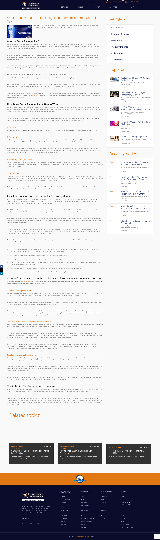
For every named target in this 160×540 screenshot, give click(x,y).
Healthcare (116, 41)
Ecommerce (117, 28)
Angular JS (104, 496)
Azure (63, 496)
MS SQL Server (65, 499)
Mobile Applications (86, 521)
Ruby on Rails (85, 505)
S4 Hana (83, 527)
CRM (82, 516)
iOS (122, 499)
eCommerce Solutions (87, 518)
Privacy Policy (125, 524)
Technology (117, 60)
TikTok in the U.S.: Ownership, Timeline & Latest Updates (126, 452)
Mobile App (117, 53)
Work (99, 7)
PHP (82, 499)
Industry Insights (119, 47)
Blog (83, 2)
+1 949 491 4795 (116, 2)
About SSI (113, 7)
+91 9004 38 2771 (133, 2)
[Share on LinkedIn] (1, 273)
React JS (103, 502)
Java (82, 496)
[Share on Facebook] (1, 266)
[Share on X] (1, 270)
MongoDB (64, 518)
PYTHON (84, 502)
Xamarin (63, 502)
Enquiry (100, 2)
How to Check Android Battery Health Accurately (76, 452)
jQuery (103, 499)
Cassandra (64, 524)
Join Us (91, 2)
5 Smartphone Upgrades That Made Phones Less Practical (30, 452)
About (103, 516)
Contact (130, 7)
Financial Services (120, 34)
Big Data (83, 524)
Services (64, 7)
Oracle (63, 521)
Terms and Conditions (127, 527)
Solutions (82, 7)
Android (123, 496)
